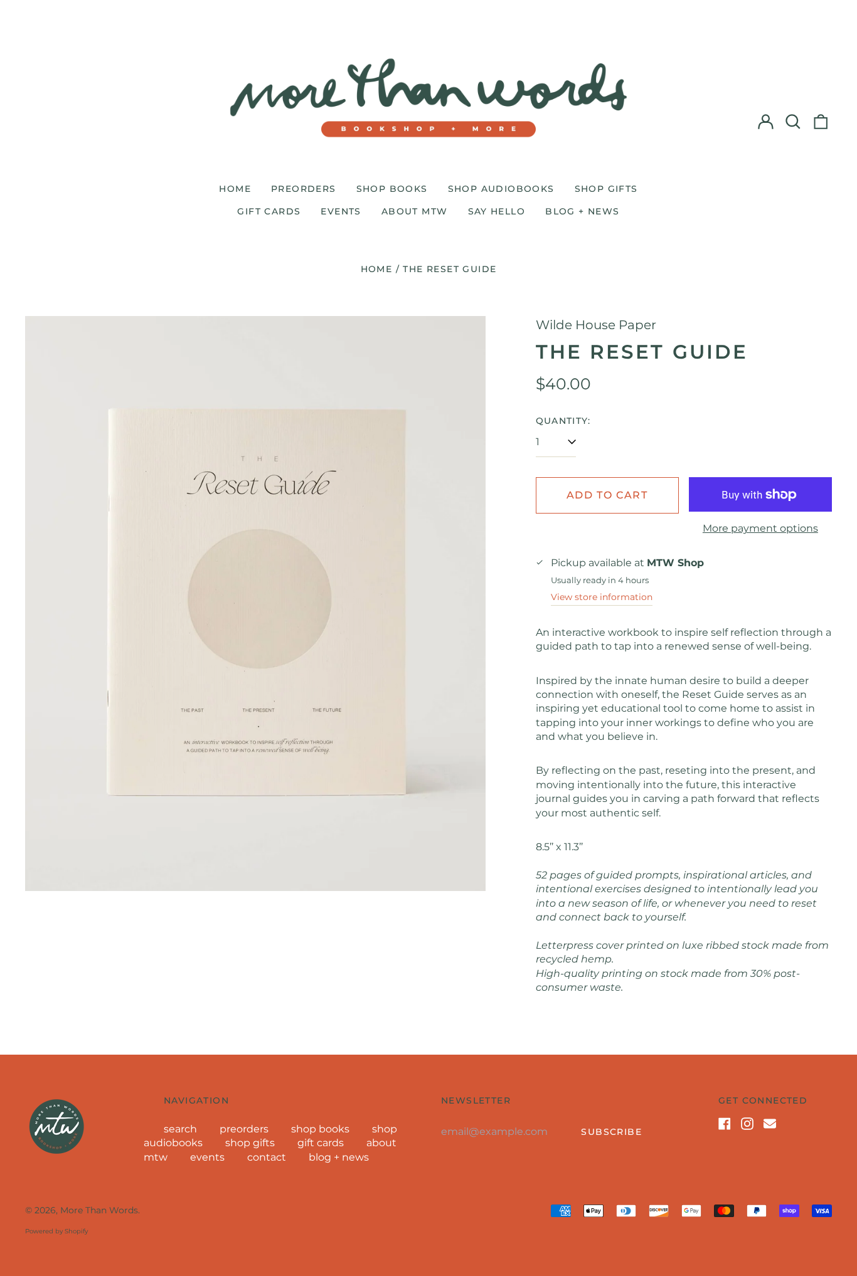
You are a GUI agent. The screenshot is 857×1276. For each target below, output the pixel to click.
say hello (497, 211)
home (235, 188)
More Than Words (99, 1210)
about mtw (414, 211)
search (180, 1129)
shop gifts (606, 188)
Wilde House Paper (596, 324)
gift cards (269, 211)
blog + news (582, 211)
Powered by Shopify (56, 1231)
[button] (793, 121)
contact (266, 1157)
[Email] (770, 1123)
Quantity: (563, 420)
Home (377, 269)
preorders (303, 188)
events (341, 211)
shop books (392, 188)
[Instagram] (747, 1123)
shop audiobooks (501, 188)
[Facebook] (724, 1123)
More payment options (760, 528)
